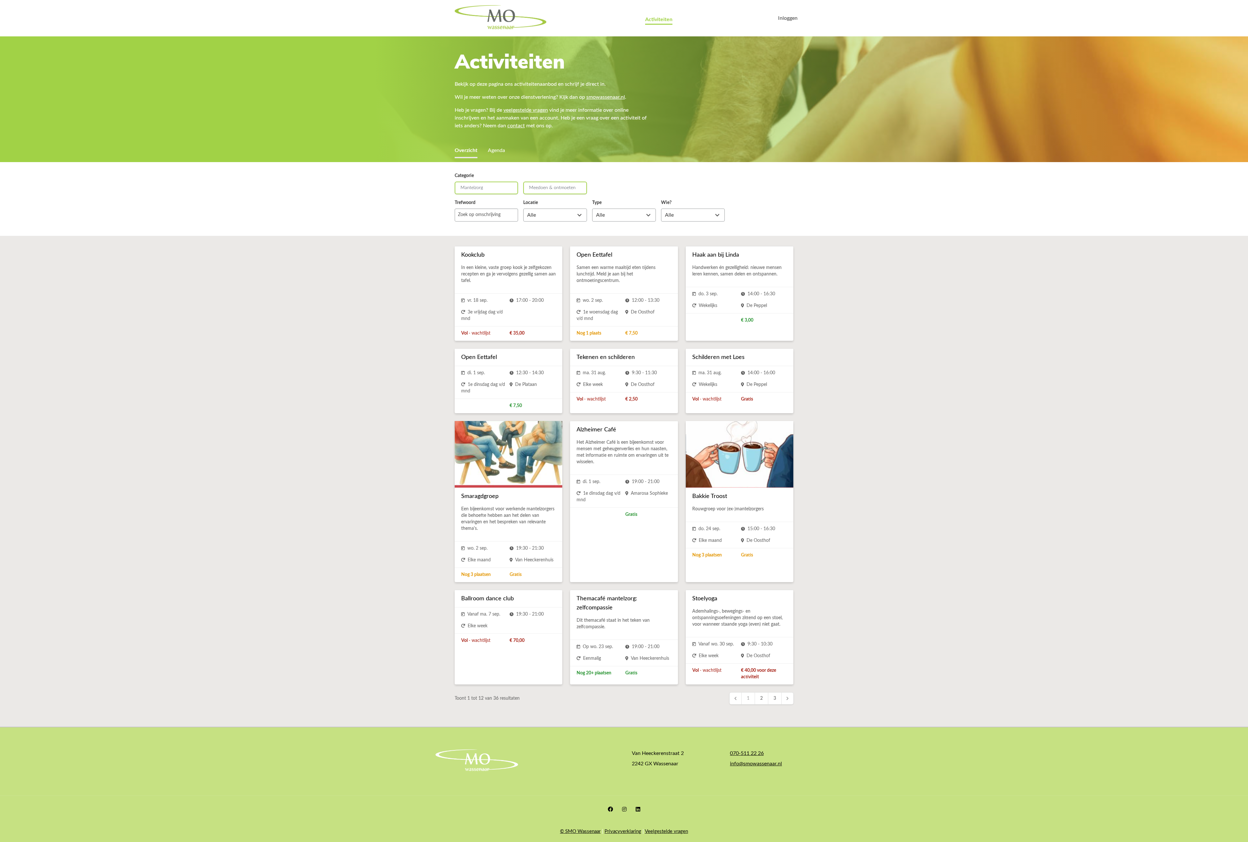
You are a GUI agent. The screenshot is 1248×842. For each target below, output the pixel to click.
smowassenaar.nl (605, 97)
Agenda (496, 150)
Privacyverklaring (622, 831)
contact (516, 125)
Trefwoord (465, 202)
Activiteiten (658, 19)
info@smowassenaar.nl (756, 763)
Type (597, 202)
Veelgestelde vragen (666, 831)
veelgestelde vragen (525, 110)
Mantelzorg (472, 187)
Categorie (464, 175)
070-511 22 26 (747, 753)
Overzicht (466, 150)
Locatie (530, 202)
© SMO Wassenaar (580, 831)
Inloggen (788, 18)
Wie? (666, 202)
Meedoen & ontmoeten (552, 187)
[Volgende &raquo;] (787, 698)
